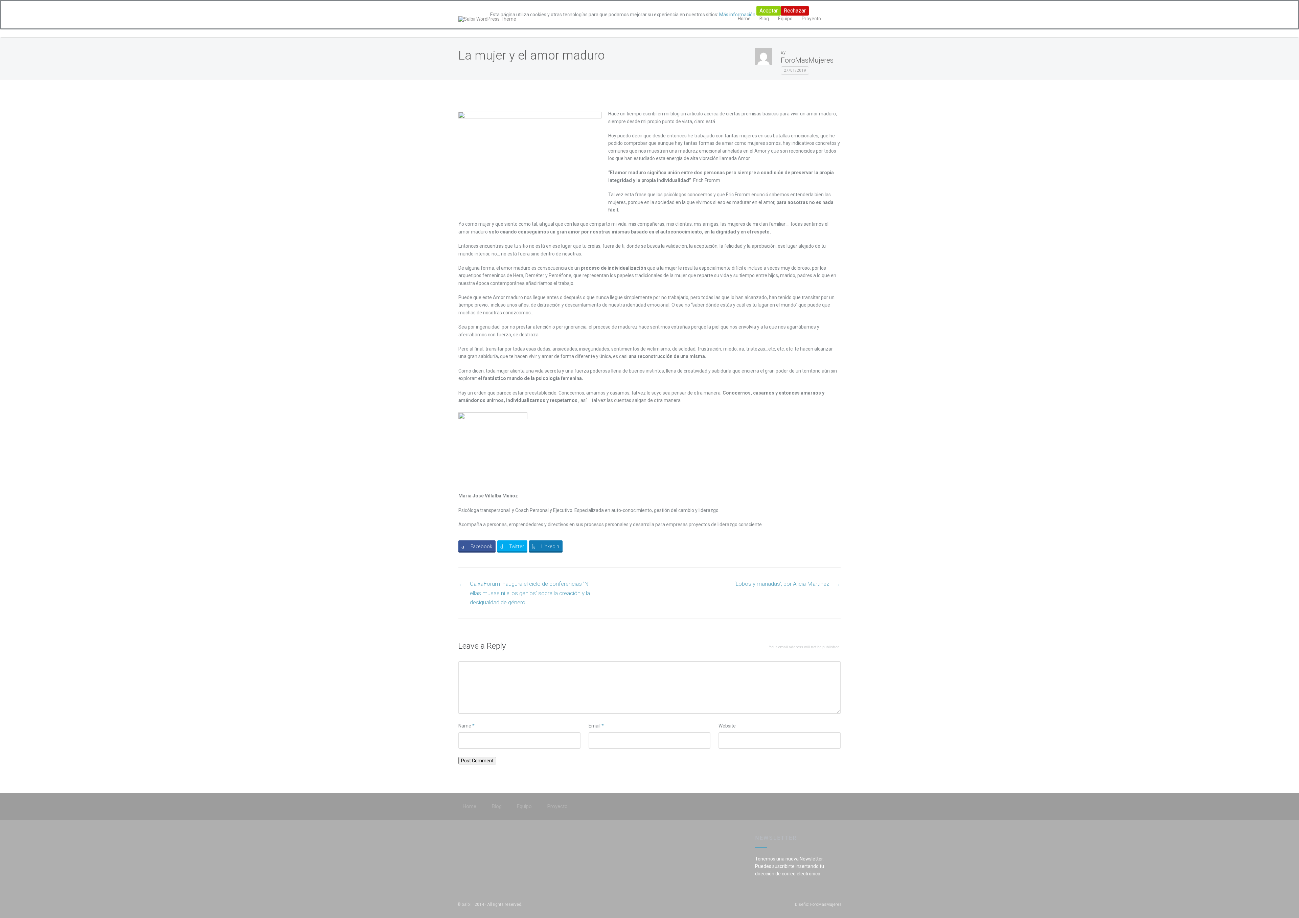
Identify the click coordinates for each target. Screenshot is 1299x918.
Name (466, 726)
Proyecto (557, 806)
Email (596, 726)
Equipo (524, 806)
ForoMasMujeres (807, 60)
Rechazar (795, 10)
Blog (497, 806)
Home (469, 806)
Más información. (737, 14)
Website (727, 726)
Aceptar (768, 10)
